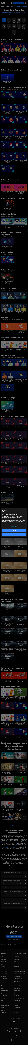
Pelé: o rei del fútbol (20, 760)
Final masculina (7, 557)
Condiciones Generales (18, 993)
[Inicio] (4, 3)
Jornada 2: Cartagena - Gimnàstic (7, 462)
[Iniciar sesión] (26, 3)
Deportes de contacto (5, 1005)
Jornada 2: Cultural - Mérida (20, 474)
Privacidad (19, 1035)
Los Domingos (16, 959)
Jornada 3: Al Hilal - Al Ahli (7, 300)
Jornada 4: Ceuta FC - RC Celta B (20, 124)
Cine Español (3, 959)
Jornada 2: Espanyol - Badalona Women (7, 503)
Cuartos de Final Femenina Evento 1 (20, 558)
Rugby (2, 1002)
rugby (12, 847)
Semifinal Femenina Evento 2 (7, 581)
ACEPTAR (14, 534)
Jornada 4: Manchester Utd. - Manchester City (20, 192)
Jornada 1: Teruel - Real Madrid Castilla (20, 427)
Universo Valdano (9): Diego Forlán (7, 784)
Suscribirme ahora (18, 3)
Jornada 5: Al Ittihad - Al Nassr (20, 311)
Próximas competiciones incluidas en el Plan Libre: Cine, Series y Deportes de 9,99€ (14, 13)
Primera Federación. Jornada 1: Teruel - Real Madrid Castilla (7, 736)
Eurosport (3, 1007)
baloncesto (20, 846)
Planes (15, 1002)
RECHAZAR (14, 530)
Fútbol (12, 6)
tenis (14, 846)
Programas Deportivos (18, 978)
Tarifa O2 (15, 1008)
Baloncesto (3, 998)
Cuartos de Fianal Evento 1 (7, 570)
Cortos (2, 964)
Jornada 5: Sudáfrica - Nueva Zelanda (7, 410)
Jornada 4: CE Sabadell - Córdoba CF (7, 173)
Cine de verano (4, 966)
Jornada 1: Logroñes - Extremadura (7, 427)
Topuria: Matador (4, 1003)
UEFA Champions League (7, 81)
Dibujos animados (17, 976)
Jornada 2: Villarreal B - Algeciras (7, 438)
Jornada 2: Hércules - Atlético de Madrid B (7, 486)
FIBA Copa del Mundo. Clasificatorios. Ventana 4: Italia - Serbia (7, 723)
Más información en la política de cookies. (14, 522)
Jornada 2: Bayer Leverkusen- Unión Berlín (7, 282)
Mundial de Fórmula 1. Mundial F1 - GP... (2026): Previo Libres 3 (7, 637)
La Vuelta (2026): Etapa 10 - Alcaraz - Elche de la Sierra (7, 680)
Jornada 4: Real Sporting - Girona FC (7, 125)
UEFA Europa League (7, 208)
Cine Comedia (3, 961)
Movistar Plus (5, 842)
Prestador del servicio (6, 1035)
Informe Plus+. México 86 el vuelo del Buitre (20, 785)
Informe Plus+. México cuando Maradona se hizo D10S (7, 798)
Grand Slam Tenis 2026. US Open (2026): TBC (21, 380)
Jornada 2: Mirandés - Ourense (20, 450)
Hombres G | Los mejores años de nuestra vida (20, 969)
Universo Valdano (4, 997)
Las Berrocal (16, 966)
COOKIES (24, 1035)
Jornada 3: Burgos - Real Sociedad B (7, 100)
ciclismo (8, 847)
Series (2, 6)
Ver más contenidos (14, 825)
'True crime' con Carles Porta (19, 973)
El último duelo (20, 821)
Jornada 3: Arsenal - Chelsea (7, 191)
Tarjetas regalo (17, 1010)
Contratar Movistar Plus (18, 997)
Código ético (16, 995)
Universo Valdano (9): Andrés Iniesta (7, 810)
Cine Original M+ (4, 957)
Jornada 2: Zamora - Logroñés (20, 485)
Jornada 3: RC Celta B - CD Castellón (21, 100)
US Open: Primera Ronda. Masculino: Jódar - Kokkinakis (7, 380)
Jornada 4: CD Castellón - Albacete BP (7, 161)
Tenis (2, 1000)
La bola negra (16, 957)
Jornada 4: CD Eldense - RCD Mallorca (20, 137)
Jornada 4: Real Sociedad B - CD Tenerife (21, 112)
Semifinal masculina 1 (7, 546)
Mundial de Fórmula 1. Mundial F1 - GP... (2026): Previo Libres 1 (20, 612)
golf (24, 846)
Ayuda (14, 1022)
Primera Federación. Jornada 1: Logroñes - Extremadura (7, 710)
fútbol (16, 844)
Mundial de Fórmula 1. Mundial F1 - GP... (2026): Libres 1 (7, 624)
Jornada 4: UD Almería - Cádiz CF (20, 160)
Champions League (4, 990)
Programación (3, 1012)
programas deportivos (16, 861)
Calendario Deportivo (5, 1008)
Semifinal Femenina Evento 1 (20, 570)
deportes (14, 835)
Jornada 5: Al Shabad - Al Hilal (7, 311)
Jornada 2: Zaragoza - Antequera (20, 462)
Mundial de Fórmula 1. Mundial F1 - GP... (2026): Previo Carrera (20, 649)
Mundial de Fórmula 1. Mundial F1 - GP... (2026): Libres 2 (20, 624)
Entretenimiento (4, 978)
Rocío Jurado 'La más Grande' (19, 971)
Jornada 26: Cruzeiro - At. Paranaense (7, 226)
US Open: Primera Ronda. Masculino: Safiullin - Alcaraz (7, 367)
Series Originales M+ (5, 971)
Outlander (16, 961)
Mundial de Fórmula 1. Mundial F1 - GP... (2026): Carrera (7, 661)
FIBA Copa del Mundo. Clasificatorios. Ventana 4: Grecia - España (7, 697)
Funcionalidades (17, 990)
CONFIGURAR (14, 526)
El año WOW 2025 (7, 821)
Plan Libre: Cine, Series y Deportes (20, 998)
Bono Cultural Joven (17, 1007)
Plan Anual (16, 1005)
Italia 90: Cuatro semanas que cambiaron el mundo (7, 773)
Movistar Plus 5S (17, 981)
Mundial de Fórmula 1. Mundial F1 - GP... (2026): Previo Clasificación (7, 649)
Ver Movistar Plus (17, 988)
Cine (7, 6)
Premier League (4, 993)
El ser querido (16, 956)
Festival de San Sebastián (18, 974)
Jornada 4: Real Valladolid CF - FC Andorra (7, 137)
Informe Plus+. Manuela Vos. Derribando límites (20, 798)
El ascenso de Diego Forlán (21, 772)
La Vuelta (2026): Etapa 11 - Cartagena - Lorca (21, 680)
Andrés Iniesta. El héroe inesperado (20, 810)
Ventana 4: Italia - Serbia (20, 349)
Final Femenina (20, 546)
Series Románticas (4, 973)
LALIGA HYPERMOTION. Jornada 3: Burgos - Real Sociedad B (20, 710)
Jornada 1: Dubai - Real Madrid (7, 330)
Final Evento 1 (7, 593)
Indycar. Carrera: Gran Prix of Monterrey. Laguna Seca (7, 612)
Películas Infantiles (4, 968)
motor (3, 847)
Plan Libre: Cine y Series (18, 1000)
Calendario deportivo (22, 6)
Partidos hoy (3, 1010)
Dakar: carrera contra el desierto (7, 760)
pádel (15, 847)
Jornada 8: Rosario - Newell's (7, 246)
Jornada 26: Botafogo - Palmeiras (20, 225)
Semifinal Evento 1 (20, 581)
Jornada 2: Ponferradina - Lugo (21, 438)
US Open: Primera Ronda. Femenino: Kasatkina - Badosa (20, 367)
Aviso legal (14, 1035)
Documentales (3, 976)
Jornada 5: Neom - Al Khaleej (20, 300)
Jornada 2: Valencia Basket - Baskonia (20, 331)
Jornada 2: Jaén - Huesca (7, 474)
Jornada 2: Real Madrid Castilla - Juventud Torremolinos (7, 451)
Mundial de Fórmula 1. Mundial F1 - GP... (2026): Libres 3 (20, 637)
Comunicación (16, 1012)
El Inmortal (16, 964)
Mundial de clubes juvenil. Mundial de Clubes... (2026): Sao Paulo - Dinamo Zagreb (20, 697)
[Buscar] (11, 3)
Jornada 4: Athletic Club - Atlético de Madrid (7, 52)
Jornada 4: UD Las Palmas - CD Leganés (7, 112)
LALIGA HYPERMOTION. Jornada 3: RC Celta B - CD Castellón (20, 736)
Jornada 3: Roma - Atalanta (7, 263)
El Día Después (4, 995)
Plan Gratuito (16, 1003)
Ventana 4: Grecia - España (7, 349)
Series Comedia (4, 974)
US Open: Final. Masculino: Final (7, 391)
